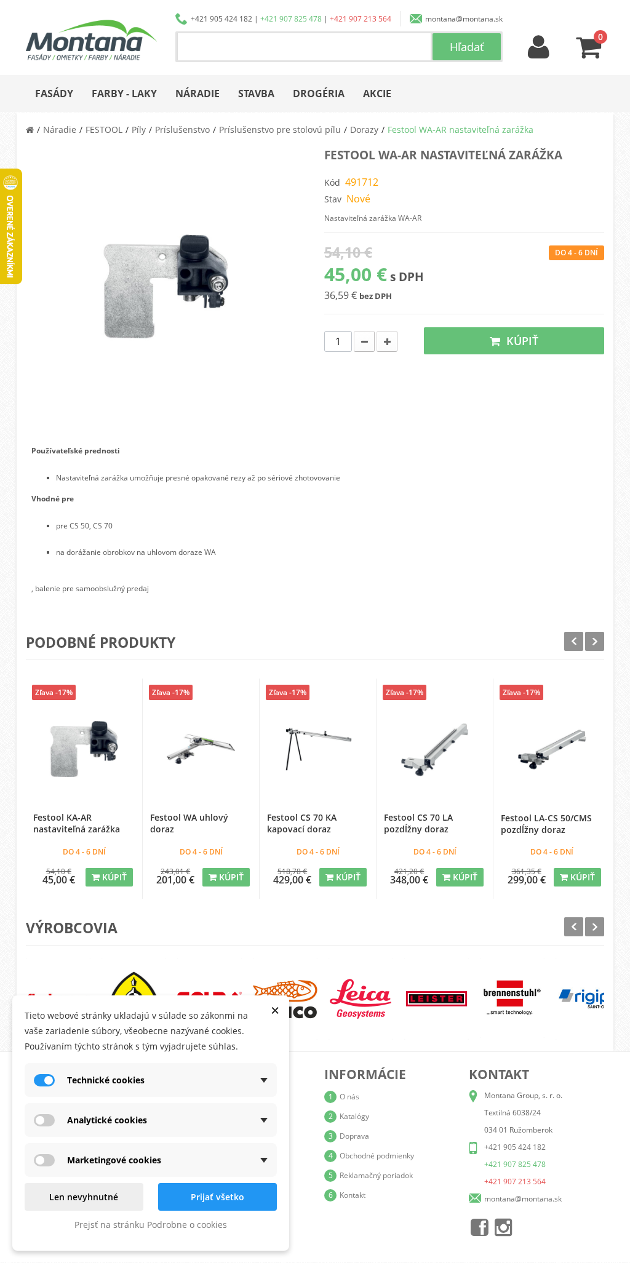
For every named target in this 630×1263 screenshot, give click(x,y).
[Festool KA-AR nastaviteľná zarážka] (84, 749)
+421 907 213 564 (360, 19)
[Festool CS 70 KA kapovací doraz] (318, 749)
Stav (332, 199)
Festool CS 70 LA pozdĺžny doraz (418, 823)
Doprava (354, 1136)
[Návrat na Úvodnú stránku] (30, 129)
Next (594, 641)
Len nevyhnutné (83, 1197)
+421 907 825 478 (291, 19)
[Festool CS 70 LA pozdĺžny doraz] (434, 749)
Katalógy (354, 1116)
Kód (332, 182)
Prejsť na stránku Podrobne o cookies (150, 1224)
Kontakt (352, 1195)
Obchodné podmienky (377, 1155)
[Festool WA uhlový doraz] (201, 749)
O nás (349, 1096)
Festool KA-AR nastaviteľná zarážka (76, 823)
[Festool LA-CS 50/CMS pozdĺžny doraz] (552, 749)
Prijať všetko (217, 1197)
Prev (573, 641)
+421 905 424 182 (221, 19)
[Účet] (538, 47)
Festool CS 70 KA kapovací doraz (302, 823)
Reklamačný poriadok (376, 1175)
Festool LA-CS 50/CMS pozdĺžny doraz (546, 823)
